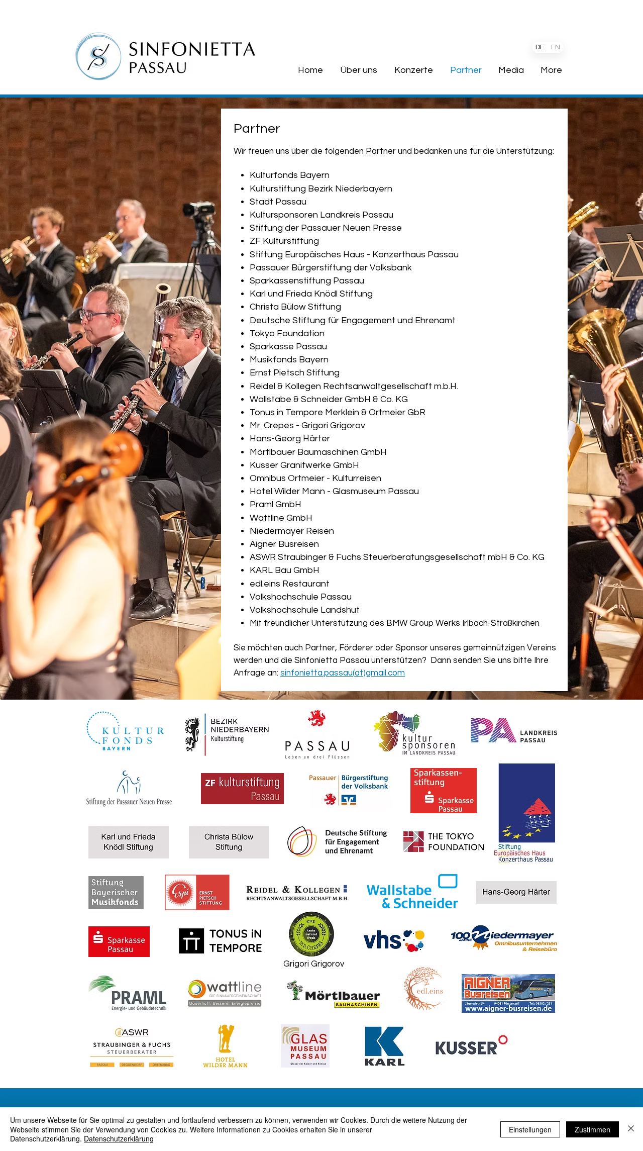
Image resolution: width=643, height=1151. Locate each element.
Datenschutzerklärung (119, 1138)
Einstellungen (530, 1129)
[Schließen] (631, 1129)
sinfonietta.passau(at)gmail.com (342, 673)
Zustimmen (592, 1129)
